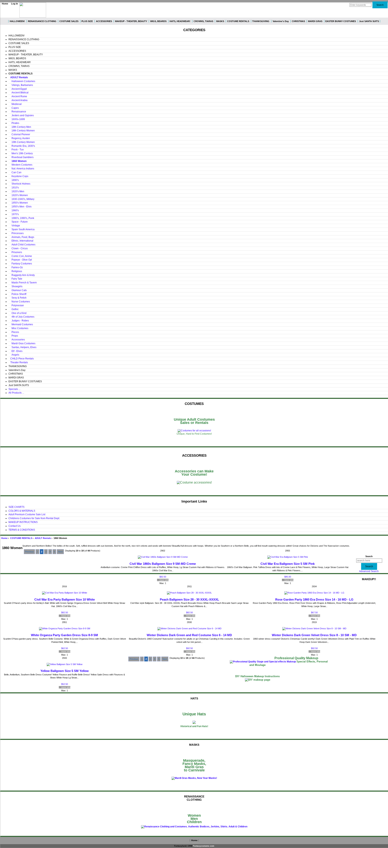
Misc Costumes (18, 328)
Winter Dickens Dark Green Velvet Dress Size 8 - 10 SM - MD (314, 635)
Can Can (14, 172)
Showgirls (15, 286)
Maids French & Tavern (22, 282)
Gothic (13, 309)
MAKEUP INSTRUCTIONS (23, 522)
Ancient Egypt (17, 89)
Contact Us (14, 526)
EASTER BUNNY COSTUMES (340, 21)
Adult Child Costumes (21, 244)
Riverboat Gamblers (21, 157)
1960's (13, 210)
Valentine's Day (281, 21)
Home (5, 3)
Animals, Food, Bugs (21, 237)
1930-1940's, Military (21, 199)
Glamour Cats (17, 290)
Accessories (16, 339)
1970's (13, 214)
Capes (13, 108)
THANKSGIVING (260, 21)
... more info (163, 580)
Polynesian (16, 305)
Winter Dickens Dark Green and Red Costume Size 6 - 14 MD (189, 635)
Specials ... (14, 389)
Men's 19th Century (20, 153)
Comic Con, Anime (20, 256)
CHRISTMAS (298, 21)
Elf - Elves (15, 351)
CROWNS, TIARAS (203, 21)
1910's (13, 187)
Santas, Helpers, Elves (22, 347)
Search (369, 556)
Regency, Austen (19, 138)
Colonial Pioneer (19, 134)
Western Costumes (20, 164)
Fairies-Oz (15, 267)
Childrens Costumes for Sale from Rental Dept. (34, 518)
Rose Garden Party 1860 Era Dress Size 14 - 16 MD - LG (314, 599)
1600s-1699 (16, 119)
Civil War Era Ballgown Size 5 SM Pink (287, 563)
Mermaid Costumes (20, 324)
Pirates (13, 123)
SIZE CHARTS (16, 507)
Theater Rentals (18, 362)
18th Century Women (21, 130)
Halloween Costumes (21, 81)
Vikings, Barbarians (21, 85)
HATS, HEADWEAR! (180, 21)
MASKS (220, 21)
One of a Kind (17, 313)
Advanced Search (369, 571)
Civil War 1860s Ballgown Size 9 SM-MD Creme (163, 563)
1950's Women (18, 202)
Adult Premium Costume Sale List (26, 514)
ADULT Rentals (43, 538)
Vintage (14, 225)
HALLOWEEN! (17, 21)
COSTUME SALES (68, 21)
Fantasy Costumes (20, 263)
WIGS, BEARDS (158, 21)
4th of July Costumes (21, 316)
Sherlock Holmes (19, 183)
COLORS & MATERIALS (21, 510)
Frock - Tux (16, 149)
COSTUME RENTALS (21, 538)
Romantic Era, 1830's (21, 146)
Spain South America (21, 229)
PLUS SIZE (87, 21)
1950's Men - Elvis (20, 206)
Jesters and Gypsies (21, 115)
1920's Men (16, 191)
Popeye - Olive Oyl (20, 259)
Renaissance (17, 111)
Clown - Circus (18, 248)
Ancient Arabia (17, 100)
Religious (15, 271)
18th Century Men (19, 127)
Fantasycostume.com (203, 846)
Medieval (15, 104)
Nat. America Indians (21, 168)
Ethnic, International (20, 240)
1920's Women (18, 195)
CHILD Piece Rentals (21, 358)
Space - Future (18, 221)
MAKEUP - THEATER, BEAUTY (131, 21)
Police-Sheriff (17, 294)
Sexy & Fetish (17, 297)
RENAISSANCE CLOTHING (42, 21)
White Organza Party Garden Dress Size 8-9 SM (64, 635)
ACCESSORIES (104, 21)
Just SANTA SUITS (369, 21)
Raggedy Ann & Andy (21, 275)
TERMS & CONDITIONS (21, 529)
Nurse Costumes (19, 301)
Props (13, 335)
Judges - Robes (18, 320)
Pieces (13, 332)
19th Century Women (21, 142)
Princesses (16, 233)
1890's (13, 180)
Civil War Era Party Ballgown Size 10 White (64, 599)
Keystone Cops (18, 176)
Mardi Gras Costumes (21, 343)
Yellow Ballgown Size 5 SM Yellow (64, 671)
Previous (29, 551)
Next (60, 551)
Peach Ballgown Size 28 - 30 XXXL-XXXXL (189, 599)
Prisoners (15, 252)
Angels (13, 354)
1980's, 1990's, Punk (21, 218)
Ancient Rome (17, 96)
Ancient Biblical (18, 92)
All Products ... (16, 392)
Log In (14, 3)
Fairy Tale (15, 278)
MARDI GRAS (315, 21)
